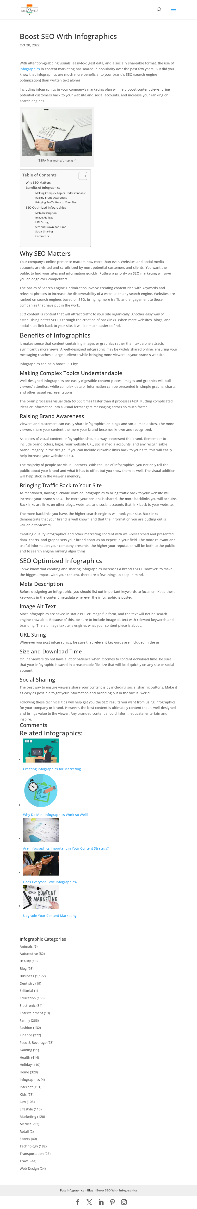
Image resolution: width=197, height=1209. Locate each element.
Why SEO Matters (38, 183)
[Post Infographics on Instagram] (124, 1202)
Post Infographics (72, 1190)
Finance (26, 1035)
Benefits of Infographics (43, 188)
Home (24, 1072)
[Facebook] (78, 1202)
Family (25, 1020)
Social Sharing (44, 231)
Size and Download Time (50, 227)
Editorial (26, 990)
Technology (29, 1146)
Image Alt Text (44, 217)
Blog (23, 968)
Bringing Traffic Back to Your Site (55, 202)
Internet (26, 1087)
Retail (24, 1131)
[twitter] (89, 1202)
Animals (26, 946)
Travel (25, 1161)
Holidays (26, 1064)
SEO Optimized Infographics (46, 208)
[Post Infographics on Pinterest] (112, 1202)
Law (23, 1101)
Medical (26, 1124)
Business (27, 976)
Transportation (32, 1153)
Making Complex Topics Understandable (60, 193)
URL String (42, 222)
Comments (42, 236)
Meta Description (46, 213)
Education (28, 998)
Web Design (29, 1168)
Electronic (28, 1005)
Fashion (26, 1027)
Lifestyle (26, 1109)
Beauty (25, 961)
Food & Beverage (33, 1042)
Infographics (30, 1079)
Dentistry (27, 983)
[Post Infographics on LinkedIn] (101, 1202)
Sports (25, 1138)
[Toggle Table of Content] (80, 176)
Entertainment (31, 1013)
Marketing (28, 1116)
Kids (23, 1094)
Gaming (26, 1050)
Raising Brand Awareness (51, 197)
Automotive (29, 953)
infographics (30, 69)
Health (25, 1057)
